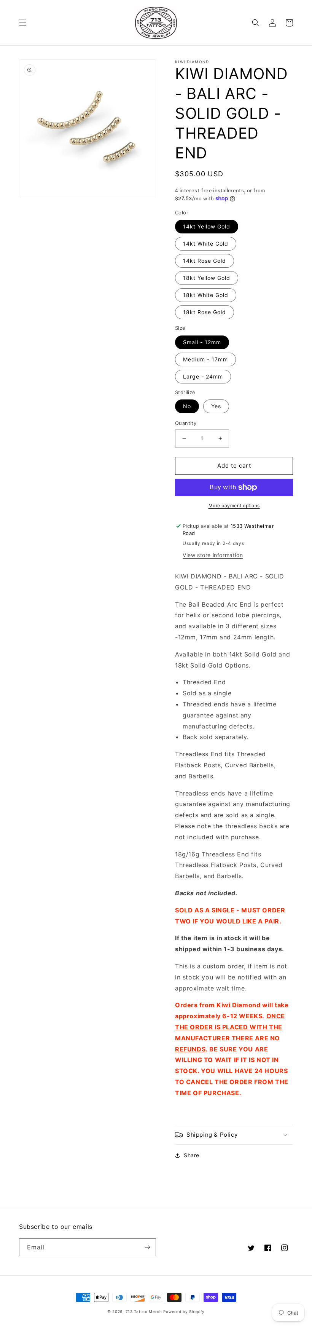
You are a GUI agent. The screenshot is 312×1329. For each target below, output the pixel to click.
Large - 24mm (203, 376)
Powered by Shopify (184, 1311)
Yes (216, 406)
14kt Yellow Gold (206, 226)
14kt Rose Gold (204, 260)
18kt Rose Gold (204, 312)
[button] (22, 22)
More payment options (234, 505)
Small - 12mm (202, 342)
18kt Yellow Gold (206, 278)
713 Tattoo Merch (144, 1311)
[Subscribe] (147, 1247)
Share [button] (191, 1155)
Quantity (185, 423)
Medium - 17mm (205, 359)
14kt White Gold (205, 243)
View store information (213, 555)
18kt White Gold (205, 295)
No (187, 406)
